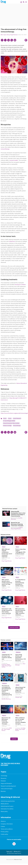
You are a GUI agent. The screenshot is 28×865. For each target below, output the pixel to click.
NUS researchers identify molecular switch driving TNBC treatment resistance (20, 612)
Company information (7, 824)
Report (4, 715)
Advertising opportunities (8, 801)
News (3, 547)
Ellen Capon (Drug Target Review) (9, 34)
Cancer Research (17, 418)
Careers (3, 826)
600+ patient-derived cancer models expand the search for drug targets (7, 583)
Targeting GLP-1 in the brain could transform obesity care (7, 657)
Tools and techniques (6, 788)
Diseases (3, 781)
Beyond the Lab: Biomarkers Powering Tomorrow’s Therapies (17, 524)
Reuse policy (4, 811)
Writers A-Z (17, 851)
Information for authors (7, 809)
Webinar (18, 652)
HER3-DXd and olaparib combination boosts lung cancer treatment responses (7, 553)
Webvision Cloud (18, 859)
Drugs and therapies (6, 783)
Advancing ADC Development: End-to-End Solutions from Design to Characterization (18, 514)
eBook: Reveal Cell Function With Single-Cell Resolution (20, 689)
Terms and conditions (7, 829)
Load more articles (14, 627)
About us (3, 821)
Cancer (4, 418)
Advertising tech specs (7, 806)
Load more (14, 739)
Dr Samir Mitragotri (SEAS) (9, 421)
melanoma (12, 241)
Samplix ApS (18, 697)
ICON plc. (20, 527)
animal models (14, 160)
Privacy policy (4, 831)
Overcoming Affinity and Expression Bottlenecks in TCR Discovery (20, 657)
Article (3, 577)
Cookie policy (4, 834)
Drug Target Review (16, 528)
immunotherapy (5, 149)
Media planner (5, 803)
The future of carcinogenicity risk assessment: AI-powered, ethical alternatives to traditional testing (7, 690)
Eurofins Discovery (6, 699)
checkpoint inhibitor (20, 284)
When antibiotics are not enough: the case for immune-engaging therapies (20, 721)
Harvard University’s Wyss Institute (11, 423)
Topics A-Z (9, 851)
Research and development (8, 786)
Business (3, 791)
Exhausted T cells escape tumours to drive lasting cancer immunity (7, 611)
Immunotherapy (16, 425)
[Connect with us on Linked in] (14, 843)
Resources (3, 778)
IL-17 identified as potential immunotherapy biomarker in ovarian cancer (20, 583)
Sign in (7, 37)
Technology (4, 775)
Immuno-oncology (7, 425)
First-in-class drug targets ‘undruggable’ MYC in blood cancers (20, 551)
